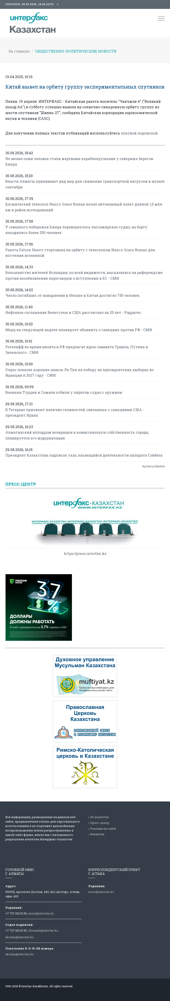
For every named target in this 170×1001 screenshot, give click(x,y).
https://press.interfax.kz (85, 553)
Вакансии (97, 834)
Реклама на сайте (103, 829)
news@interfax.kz (41, 913)
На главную (19, 51)
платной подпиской (139, 133)
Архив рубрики (153, 466)
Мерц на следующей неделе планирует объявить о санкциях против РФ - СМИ (78, 329)
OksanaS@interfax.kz (43, 930)
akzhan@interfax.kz (19, 937)
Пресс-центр (99, 823)
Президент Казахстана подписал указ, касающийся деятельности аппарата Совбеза (83, 455)
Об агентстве (99, 817)
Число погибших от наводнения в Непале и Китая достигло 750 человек (72, 295)
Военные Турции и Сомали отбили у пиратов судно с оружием (63, 392)
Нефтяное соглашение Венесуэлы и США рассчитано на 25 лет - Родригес (73, 312)
